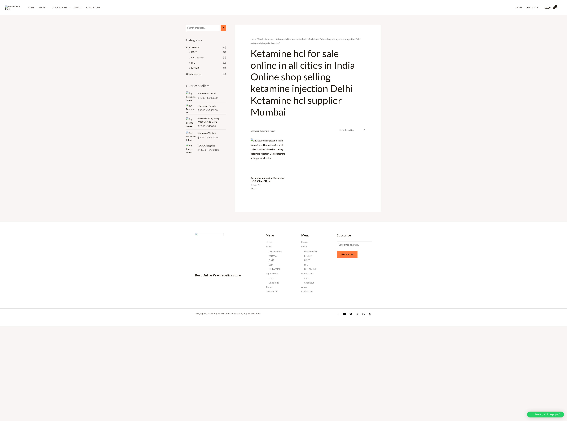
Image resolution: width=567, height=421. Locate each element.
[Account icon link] (560, 7)
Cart (271, 278)
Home (31, 7)
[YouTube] (344, 314)
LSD (193, 62)
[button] (46, 7)
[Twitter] (351, 314)
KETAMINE (197, 57)
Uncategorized (193, 73)
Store (42, 7)
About (78, 7)
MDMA (195, 68)
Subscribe (347, 254)
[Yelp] (370, 314)
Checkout (274, 282)
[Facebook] (338, 314)
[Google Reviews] (363, 314)
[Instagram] (357, 314)
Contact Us (93, 7)
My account (60, 7)
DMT (194, 52)
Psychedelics (192, 47)
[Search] (223, 28)
